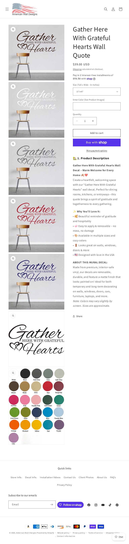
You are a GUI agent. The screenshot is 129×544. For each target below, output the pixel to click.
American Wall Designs (26, 533)
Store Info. (16, 477)
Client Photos (86, 477)
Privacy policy (79, 533)
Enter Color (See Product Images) (89, 99)
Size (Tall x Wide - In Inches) (86, 84)
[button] (7, 9)
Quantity (77, 114)
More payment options (97, 150)
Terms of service (95, 533)
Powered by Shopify (45, 533)
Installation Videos (50, 477)
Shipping (77, 69)
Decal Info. (31, 477)
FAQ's (113, 477)
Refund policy (63, 533)
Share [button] (79, 316)
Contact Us (70, 477)
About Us (102, 477)
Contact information (66, 536)
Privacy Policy (64, 484)
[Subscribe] (51, 504)
